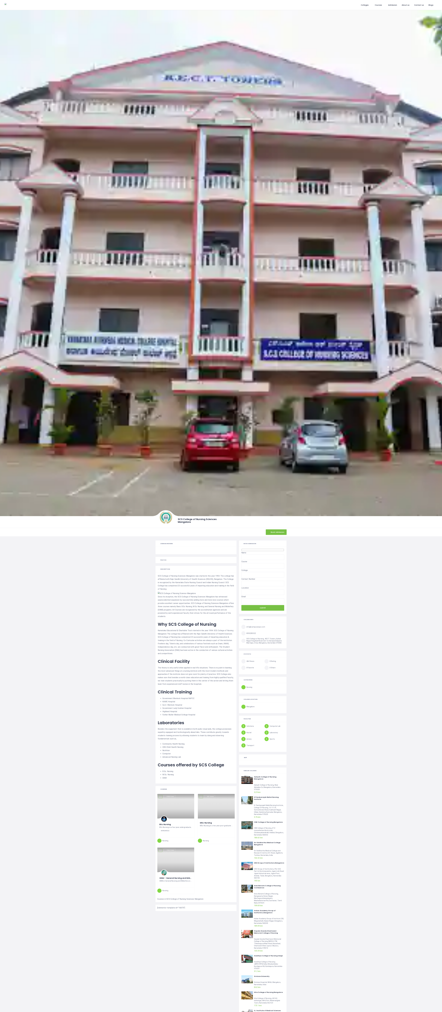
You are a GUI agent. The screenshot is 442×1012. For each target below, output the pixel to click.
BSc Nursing (165, 824)
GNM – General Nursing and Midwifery (177, 878)
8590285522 (165, 830)
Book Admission (277, 532)
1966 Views (170, 850)
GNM (164, 778)
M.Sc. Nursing (168, 774)
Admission (392, 5)
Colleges (365, 5)
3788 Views (170, 796)
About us (406, 5)
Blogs (431, 5)
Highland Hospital (169, 711)
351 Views (210, 796)
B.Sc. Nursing (167, 771)
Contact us (419, 5)
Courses (378, 5)
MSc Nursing (206, 823)
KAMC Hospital (168, 702)
